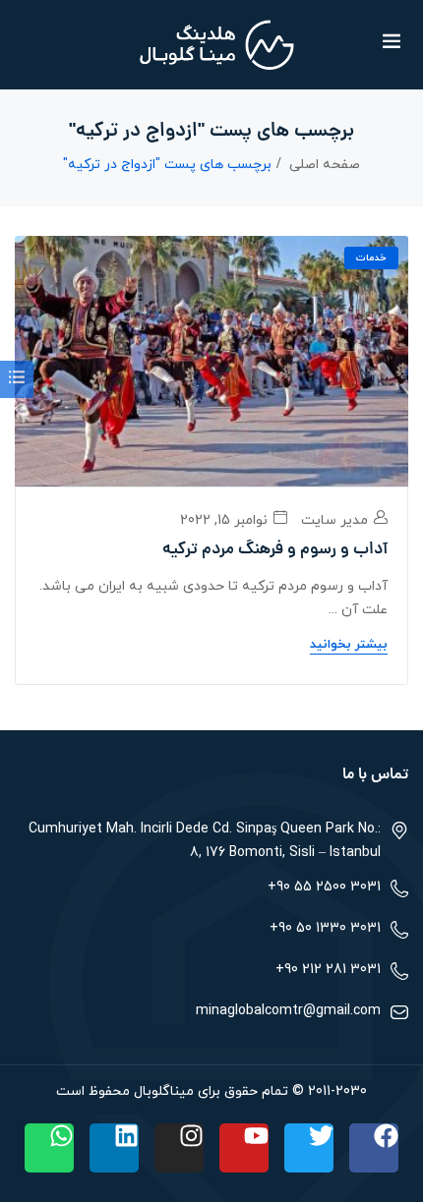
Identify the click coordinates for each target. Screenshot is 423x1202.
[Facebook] (373, 1148)
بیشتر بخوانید (349, 645)
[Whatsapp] (49, 1148)
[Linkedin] (114, 1148)
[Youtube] (244, 1148)
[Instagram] (179, 1148)
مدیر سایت (336, 520)
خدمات (371, 258)
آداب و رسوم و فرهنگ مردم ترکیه (275, 550)
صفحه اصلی (324, 164)
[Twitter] (308, 1148)
